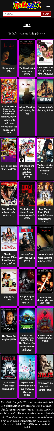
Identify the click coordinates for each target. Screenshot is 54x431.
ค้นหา (46, 14)
